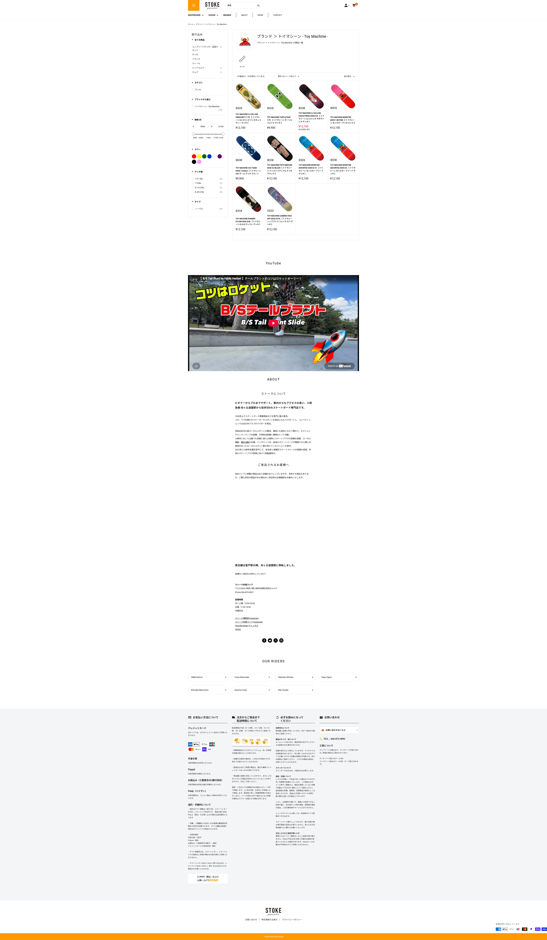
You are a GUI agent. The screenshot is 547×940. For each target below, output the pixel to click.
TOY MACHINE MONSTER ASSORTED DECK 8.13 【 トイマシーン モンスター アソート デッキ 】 (311, 169)
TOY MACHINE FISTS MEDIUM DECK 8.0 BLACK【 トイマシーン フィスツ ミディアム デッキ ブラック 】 (279, 169)
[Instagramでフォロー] (276, 642)
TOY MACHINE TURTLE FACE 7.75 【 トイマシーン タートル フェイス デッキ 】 (279, 120)
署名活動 (245, 442)
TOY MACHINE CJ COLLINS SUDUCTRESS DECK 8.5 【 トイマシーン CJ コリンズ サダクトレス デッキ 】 (311, 117)
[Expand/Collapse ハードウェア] (221, 68)
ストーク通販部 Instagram (247, 618)
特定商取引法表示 (269, 920)
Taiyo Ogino (326, 677)
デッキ (242, 67)
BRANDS (227, 15)
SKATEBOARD (194, 15)
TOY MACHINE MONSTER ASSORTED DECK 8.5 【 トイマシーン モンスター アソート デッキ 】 (342, 169)
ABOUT (244, 15)
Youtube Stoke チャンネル (246, 626)
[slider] (193, 134)
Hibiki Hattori (197, 677)
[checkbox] (193, 90)
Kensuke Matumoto (199, 690)
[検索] (258, 5)
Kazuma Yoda (240, 690)
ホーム (190, 24)
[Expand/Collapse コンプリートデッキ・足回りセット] (221, 47)
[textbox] (200, 126)
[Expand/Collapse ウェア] (221, 72)
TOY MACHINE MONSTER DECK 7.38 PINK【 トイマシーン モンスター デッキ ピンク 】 (343, 120)
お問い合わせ (251, 920)
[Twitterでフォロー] (270, 640)
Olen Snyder (283, 690)
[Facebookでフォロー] (264, 640)
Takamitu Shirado (285, 677)
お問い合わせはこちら (333, 730)
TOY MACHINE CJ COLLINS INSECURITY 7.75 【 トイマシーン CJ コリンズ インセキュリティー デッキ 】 (248, 118)
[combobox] (240, 5)
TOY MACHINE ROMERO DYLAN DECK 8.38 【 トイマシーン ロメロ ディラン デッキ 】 (248, 221)
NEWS (260, 15)
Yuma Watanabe (241, 677)
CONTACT (277, 15)
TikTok (238, 629)
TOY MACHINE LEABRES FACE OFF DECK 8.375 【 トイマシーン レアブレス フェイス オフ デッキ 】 (280, 220)
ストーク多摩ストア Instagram (249, 622)
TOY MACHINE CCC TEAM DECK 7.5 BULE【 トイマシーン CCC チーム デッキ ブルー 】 (248, 171)
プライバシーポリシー (292, 920)
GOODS (212, 15)
